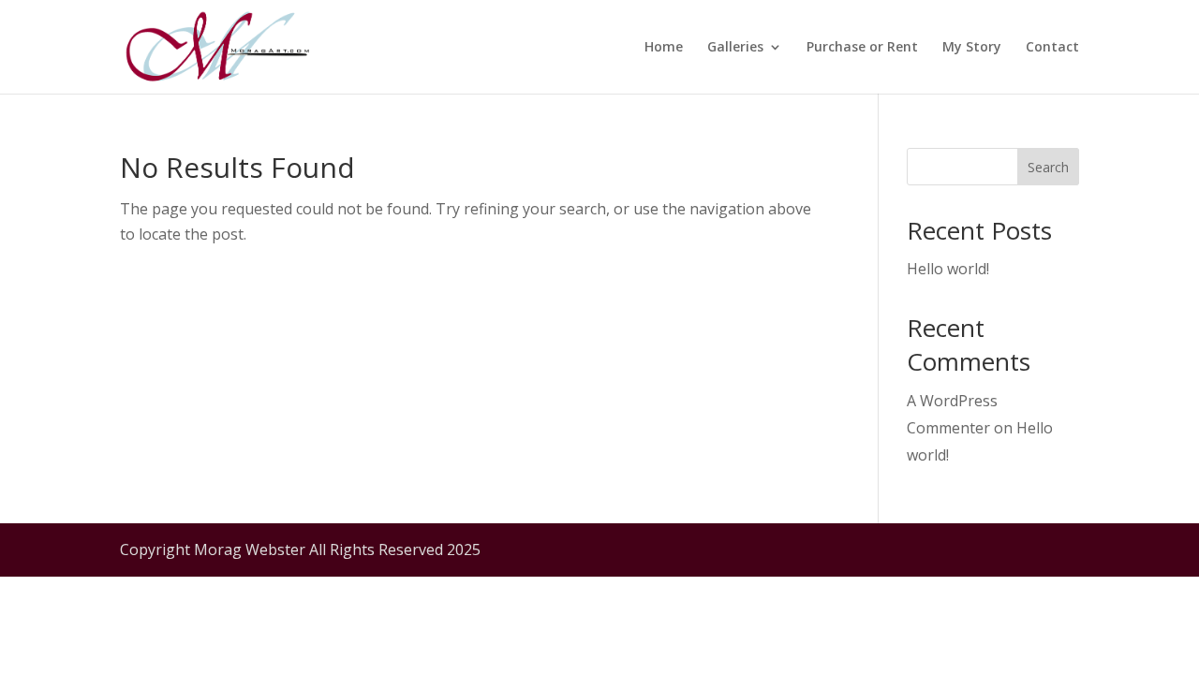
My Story (971, 47)
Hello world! (948, 268)
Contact (1052, 47)
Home (663, 47)
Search (1048, 167)
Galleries (735, 47)
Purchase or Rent (862, 47)
